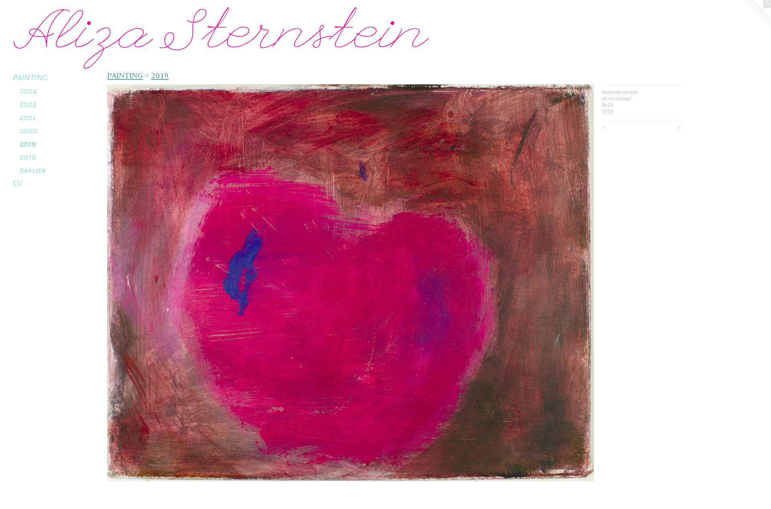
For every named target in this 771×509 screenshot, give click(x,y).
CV (17, 183)
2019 (28, 143)
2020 (28, 130)
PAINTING (30, 77)
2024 (28, 90)
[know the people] (350, 282)
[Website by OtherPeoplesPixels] (755, 16)
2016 (28, 157)
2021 (28, 117)
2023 (28, 104)
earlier (33, 170)
